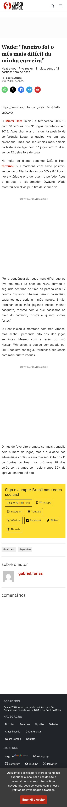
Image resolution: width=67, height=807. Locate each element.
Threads (15, 529)
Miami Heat (14, 121)
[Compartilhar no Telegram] (29, 90)
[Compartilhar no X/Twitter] (13, 90)
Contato (30, 738)
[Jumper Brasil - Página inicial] (13, 6)
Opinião (39, 724)
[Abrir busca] (52, 6)
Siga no (11, 502)
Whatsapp (45, 502)
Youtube (36, 511)
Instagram (16, 511)
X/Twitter (15, 520)
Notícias (10, 724)
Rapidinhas (25, 549)
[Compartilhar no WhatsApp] (5, 90)
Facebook (35, 520)
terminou (8, 166)
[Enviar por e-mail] (38, 90)
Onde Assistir (33, 731)
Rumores (25, 724)
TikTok (54, 520)
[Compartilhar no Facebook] (21, 90)
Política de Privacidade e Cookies (33, 790)
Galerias (53, 724)
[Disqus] (33, 645)
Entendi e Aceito (33, 799)
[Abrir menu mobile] (61, 6)
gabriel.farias (14, 77)
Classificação (12, 731)
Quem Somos (13, 738)
